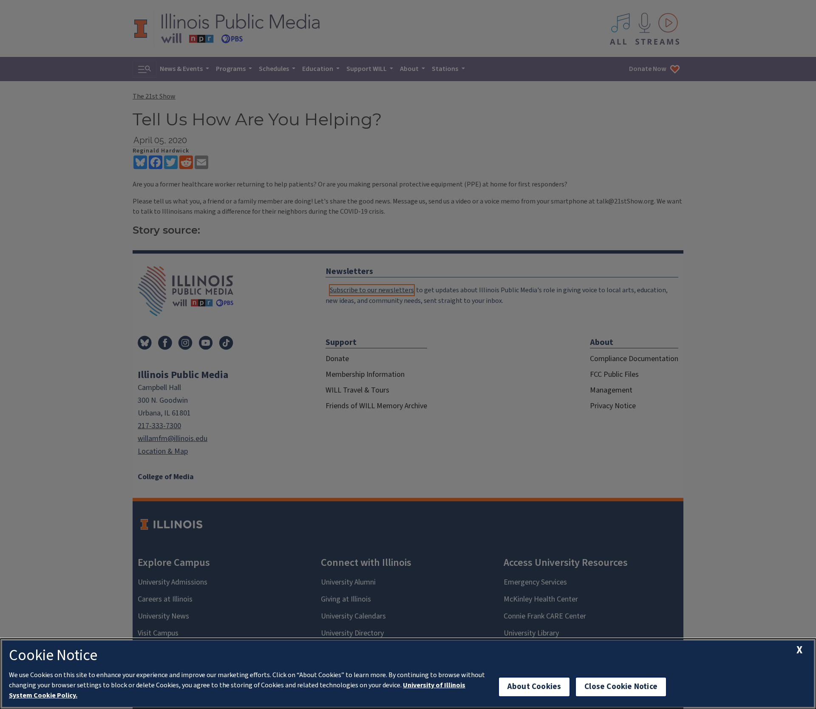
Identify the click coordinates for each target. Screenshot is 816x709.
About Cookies (534, 686)
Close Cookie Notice (620, 686)
